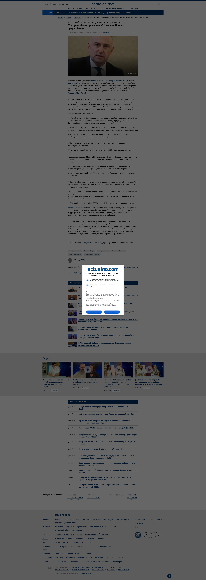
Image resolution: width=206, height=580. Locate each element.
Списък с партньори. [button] (98, 298)
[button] (103, 289)
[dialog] (103, 290)
